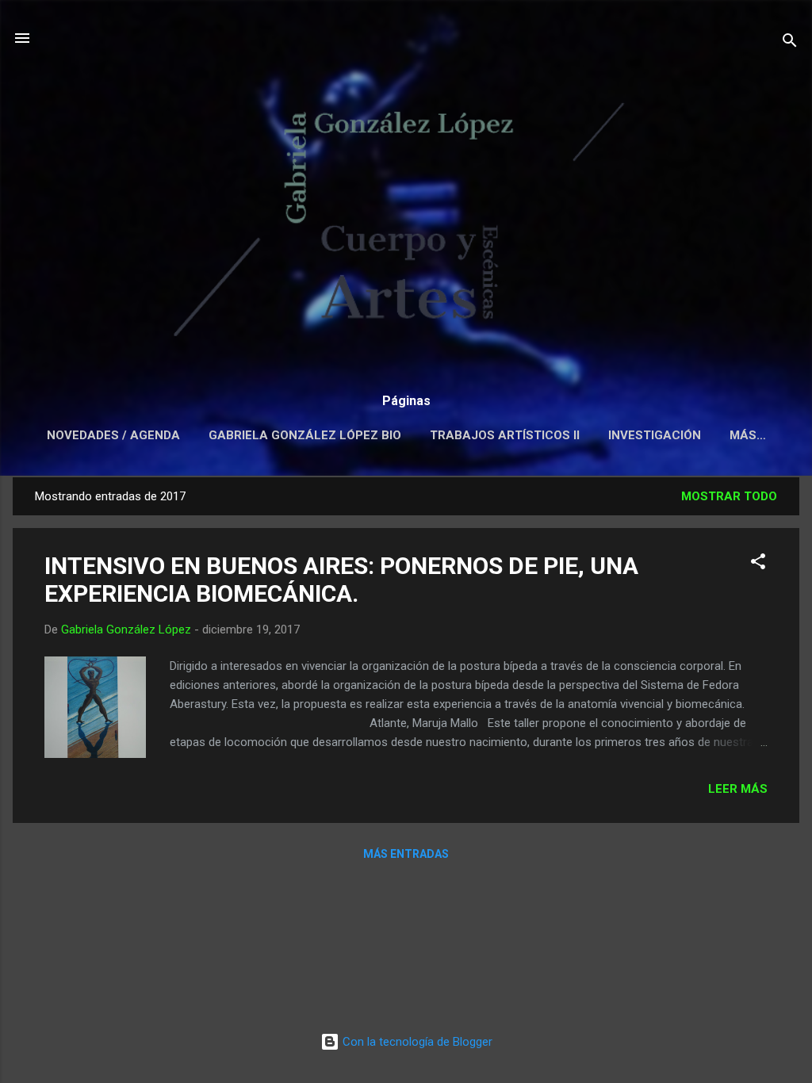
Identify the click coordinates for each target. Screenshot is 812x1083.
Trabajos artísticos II (505, 435)
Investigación (654, 435)
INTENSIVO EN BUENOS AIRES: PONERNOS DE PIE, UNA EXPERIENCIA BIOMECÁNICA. (341, 579)
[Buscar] (789, 43)
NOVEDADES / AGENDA (113, 435)
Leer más (738, 789)
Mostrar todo (729, 496)
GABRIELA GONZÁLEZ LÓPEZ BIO (305, 435)
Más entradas (406, 854)
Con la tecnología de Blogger (415, 1042)
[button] (758, 564)
